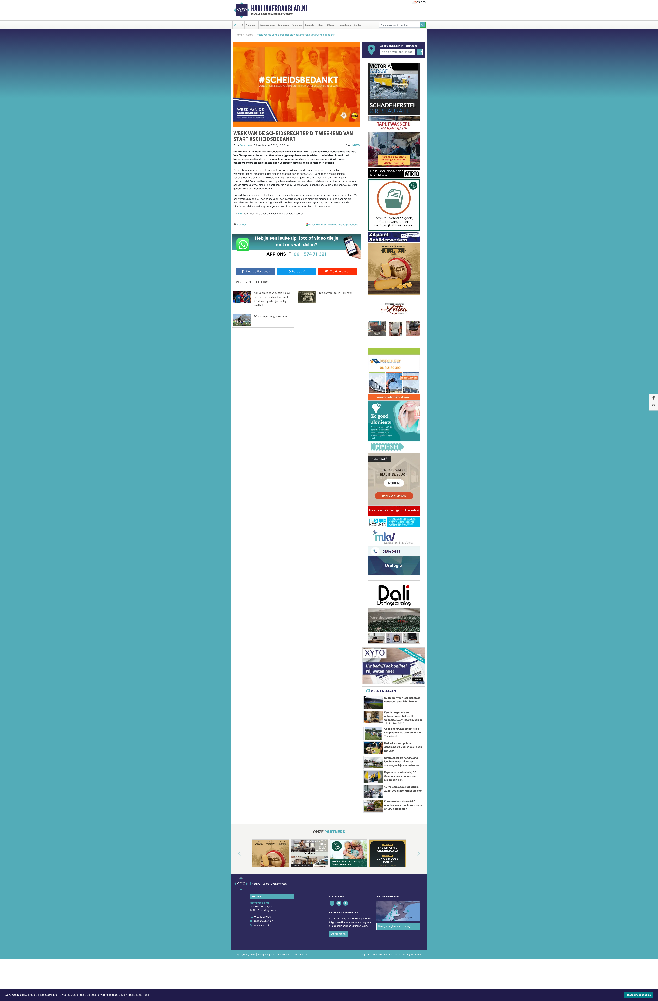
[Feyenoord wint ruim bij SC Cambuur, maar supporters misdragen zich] (373, 372)
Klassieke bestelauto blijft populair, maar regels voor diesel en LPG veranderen (403, 400)
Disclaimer (394, 550)
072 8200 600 (262, 512)
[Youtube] (339, 498)
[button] (235, 449)
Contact (358, 25)
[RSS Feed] (345, 498)
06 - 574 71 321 (310, 254)
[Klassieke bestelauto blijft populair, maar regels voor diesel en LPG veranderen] (373, 401)
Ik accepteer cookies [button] (639, 994)
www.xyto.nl (261, 520)
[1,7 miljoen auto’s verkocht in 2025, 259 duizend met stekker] (373, 386)
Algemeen (251, 25)
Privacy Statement (412, 550)
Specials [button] (309, 25)
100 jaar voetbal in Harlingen (335, 293)
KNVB (356, 145)
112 (241, 25)
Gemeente (283, 25)
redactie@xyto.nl (263, 516)
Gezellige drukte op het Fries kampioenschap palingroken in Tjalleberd (402, 328)
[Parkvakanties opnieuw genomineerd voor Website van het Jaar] (373, 343)
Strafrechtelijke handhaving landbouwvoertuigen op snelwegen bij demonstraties (401, 357)
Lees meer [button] (142, 994)
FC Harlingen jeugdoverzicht (270, 316)
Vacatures (345, 25)
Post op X (298, 271)
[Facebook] (332, 498)
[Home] (235, 25)
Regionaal (297, 25)
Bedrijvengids (267, 25)
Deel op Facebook (258, 271)
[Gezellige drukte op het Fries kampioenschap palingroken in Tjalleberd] (373, 328)
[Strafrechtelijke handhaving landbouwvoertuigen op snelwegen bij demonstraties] (373, 357)
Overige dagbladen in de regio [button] (395, 521)
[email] (653, 406)
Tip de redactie (340, 271)
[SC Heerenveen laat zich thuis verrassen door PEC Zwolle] (373, 297)
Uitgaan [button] (331, 25)
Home (238, 34)
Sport (321, 25)
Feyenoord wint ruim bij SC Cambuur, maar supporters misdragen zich (400, 371)
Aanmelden (338, 529)
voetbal (241, 224)
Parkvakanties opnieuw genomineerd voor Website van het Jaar (403, 342)
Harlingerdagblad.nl (279, 8)
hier (240, 213)
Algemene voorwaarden (374, 550)
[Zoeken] (423, 25)
